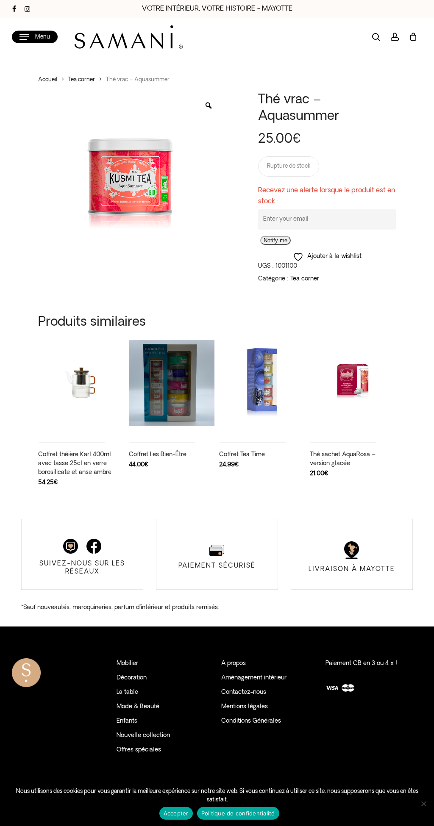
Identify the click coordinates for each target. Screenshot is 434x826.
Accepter (176, 813)
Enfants (127, 721)
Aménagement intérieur (254, 678)
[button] (35, 37)
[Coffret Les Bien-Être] (172, 383)
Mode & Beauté (138, 707)
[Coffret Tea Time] (262, 383)
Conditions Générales (251, 721)
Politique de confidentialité (238, 813)
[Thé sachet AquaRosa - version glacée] (353, 383)
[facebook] (14, 9)
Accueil (47, 80)
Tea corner (81, 80)
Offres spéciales (139, 750)
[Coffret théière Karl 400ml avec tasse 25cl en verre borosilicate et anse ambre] (81, 383)
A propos (233, 663)
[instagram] (27, 9)
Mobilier (127, 663)
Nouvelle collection (143, 735)
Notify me (275, 240)
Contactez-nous (243, 692)
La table (127, 692)
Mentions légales (244, 707)
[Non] (423, 803)
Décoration (132, 678)
